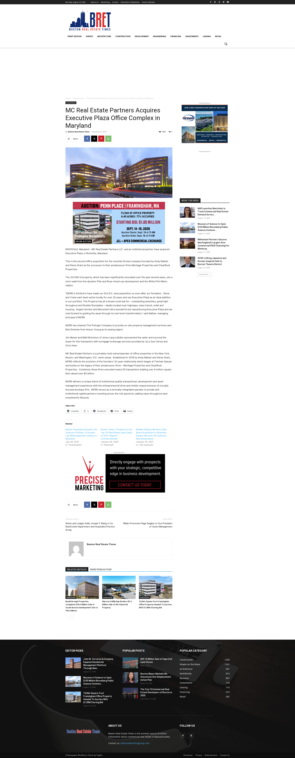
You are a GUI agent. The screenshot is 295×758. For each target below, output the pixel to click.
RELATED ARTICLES (77, 569)
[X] (219, 2)
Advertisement (211, 755)
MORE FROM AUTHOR (101, 569)
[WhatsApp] (108, 139)
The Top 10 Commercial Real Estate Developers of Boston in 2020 (156, 692)
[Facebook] (210, 2)
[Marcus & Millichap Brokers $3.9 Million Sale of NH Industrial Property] (119, 587)
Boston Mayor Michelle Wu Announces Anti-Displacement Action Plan (155, 677)
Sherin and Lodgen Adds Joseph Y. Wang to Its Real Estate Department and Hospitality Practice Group (90, 526)
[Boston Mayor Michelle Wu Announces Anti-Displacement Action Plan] (130, 677)
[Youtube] (228, 2)
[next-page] (72, 617)
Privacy (199, 755)
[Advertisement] (147, 70)
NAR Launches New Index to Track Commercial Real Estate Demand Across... (213, 211)
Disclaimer (188, 755)
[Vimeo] (223, 2)
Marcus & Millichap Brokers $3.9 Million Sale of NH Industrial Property (117, 604)
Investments (79, 98)
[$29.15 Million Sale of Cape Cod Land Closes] (130, 662)
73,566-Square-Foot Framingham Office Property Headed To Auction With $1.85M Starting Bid (155, 604)
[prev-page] (67, 617)
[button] (226, 43)
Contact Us (225, 755)
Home (68, 98)
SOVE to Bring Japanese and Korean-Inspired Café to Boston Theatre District (212, 261)
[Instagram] (215, 2)
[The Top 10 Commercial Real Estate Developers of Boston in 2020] (130, 693)
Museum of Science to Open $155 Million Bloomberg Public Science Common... (213, 227)
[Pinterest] (101, 139)
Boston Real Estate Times (78, 132)
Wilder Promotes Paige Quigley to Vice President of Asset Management (147, 525)
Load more (203, 274)
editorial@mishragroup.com (134, 743)
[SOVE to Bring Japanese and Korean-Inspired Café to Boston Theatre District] (187, 262)
